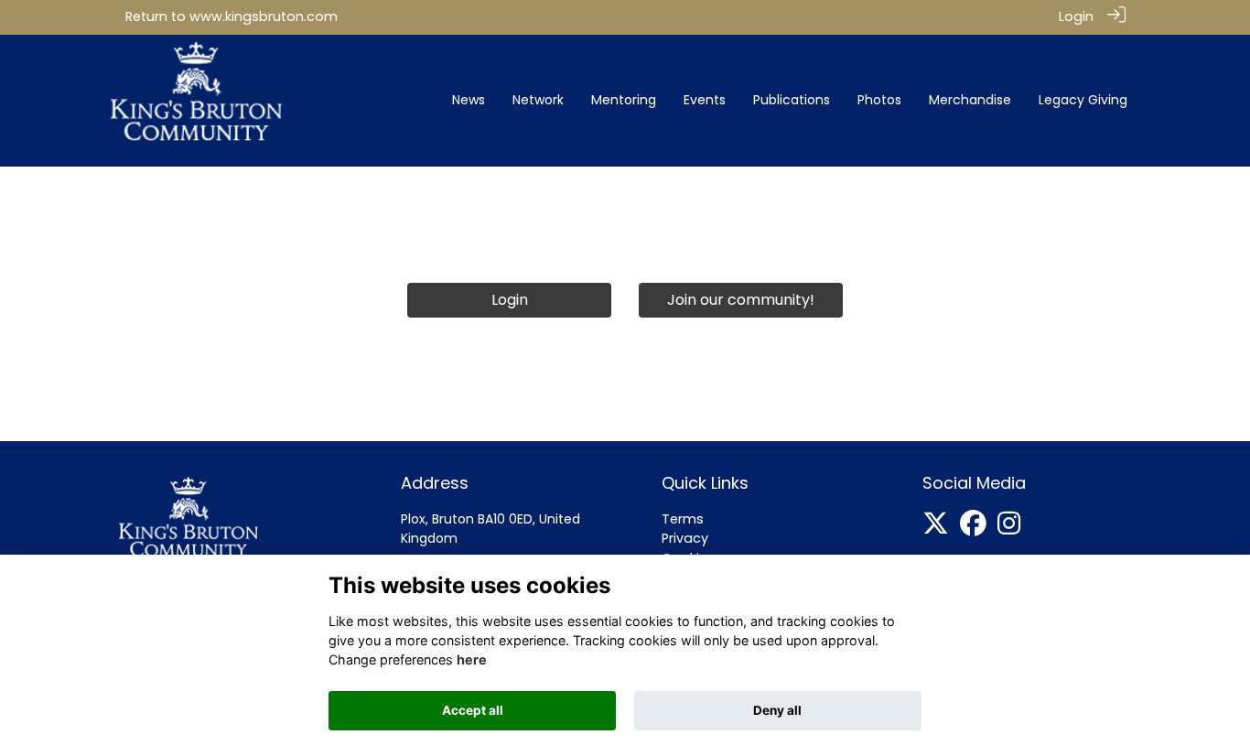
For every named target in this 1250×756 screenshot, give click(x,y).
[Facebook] (973, 528)
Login (1076, 16)
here (472, 659)
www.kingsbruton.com (263, 16)
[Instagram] (1008, 528)
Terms (683, 519)
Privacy (685, 538)
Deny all (777, 710)
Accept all (472, 710)
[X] (935, 528)
